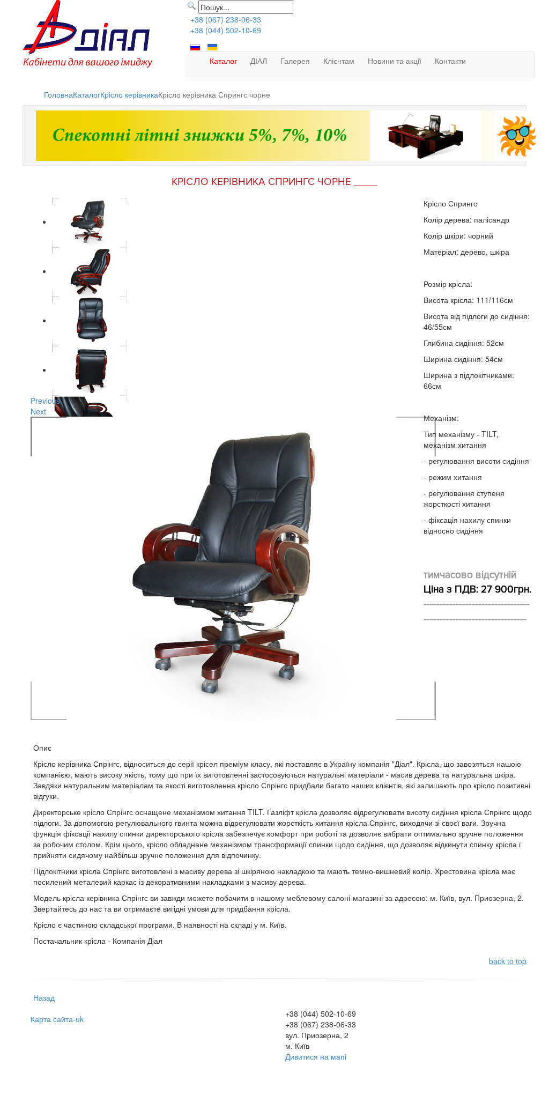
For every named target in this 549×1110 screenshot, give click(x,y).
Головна (58, 94)
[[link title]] (89, 221)
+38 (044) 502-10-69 (225, 30)
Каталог (86, 94)
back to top (507, 961)
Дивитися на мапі (315, 1056)
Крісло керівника (129, 94)
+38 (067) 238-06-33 (225, 19)
